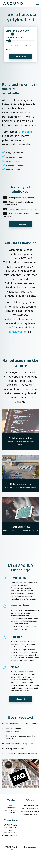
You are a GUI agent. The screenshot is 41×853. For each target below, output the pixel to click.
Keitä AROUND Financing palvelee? (20, 744)
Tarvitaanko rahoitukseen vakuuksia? (21, 753)
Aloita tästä (20, 699)
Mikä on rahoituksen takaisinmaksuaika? (14, 729)
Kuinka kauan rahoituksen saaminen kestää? (21, 737)
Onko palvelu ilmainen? (15, 749)
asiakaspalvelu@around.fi (11, 835)
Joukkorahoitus (11, 808)
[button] (37, 3)
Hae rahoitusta (20, 56)
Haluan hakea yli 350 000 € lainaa (18, 47)
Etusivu (11, 805)
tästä (35, 814)
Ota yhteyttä (11, 813)
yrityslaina (25, 131)
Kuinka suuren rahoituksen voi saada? (22, 724)
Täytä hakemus (20, 224)
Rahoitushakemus (11, 810)
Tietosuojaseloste (30, 847)
